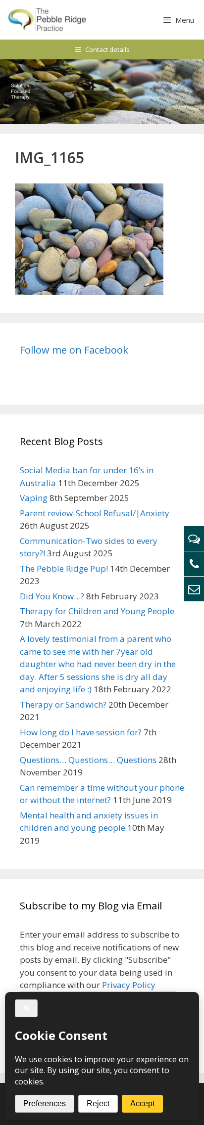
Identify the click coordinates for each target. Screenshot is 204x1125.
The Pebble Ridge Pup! (64, 568)
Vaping (34, 497)
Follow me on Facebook (74, 350)
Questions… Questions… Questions (88, 759)
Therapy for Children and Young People (97, 611)
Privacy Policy (128, 984)
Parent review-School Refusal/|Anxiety (94, 513)
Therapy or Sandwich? (63, 704)
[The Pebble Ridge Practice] (46, 20)
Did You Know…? (52, 596)
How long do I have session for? (81, 732)
